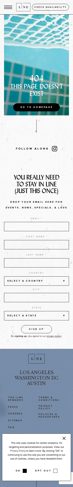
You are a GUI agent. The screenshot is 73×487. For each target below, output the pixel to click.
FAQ (11, 427)
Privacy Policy (46, 407)
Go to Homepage (36, 107)
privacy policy (54, 336)
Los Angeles (37, 372)
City (36, 289)
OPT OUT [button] (43, 471)
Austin (36, 383)
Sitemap (15, 420)
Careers (15, 414)
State (36, 308)
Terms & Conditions (49, 398)
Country (36, 273)
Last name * (36, 255)
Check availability (50, 7)
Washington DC (36, 378)
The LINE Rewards (16, 398)
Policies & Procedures (49, 415)
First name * (36, 237)
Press (13, 407)
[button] (8, 7)
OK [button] (18, 471)
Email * (37, 218)
